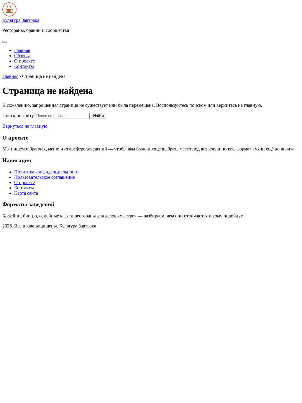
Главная (22, 50)
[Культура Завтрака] (9, 14)
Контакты (24, 66)
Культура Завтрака (20, 20)
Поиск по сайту (18, 115)
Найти (98, 116)
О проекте (24, 60)
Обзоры (22, 55)
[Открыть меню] (4, 42)
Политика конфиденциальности (46, 171)
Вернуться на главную (24, 126)
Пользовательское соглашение (44, 177)
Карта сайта (26, 193)
